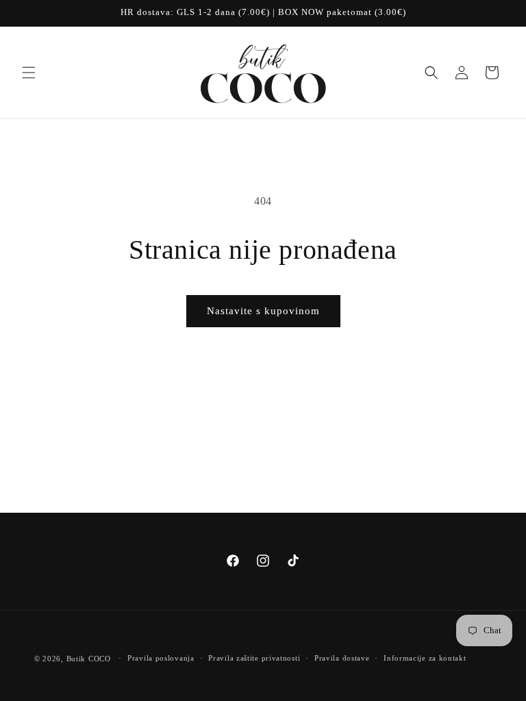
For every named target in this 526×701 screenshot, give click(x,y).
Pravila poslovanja (161, 658)
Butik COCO (88, 658)
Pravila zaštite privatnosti (254, 658)
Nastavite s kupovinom (263, 310)
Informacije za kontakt (425, 658)
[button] (29, 73)
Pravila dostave (342, 658)
